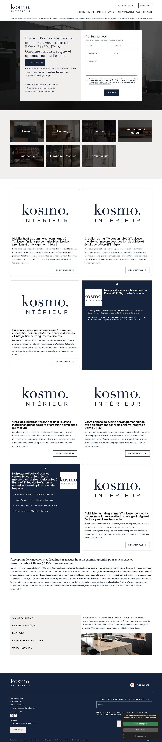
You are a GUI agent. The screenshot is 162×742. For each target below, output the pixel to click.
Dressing (101, 12)
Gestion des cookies (81, 740)
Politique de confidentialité (108, 717)
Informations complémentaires (29, 740)
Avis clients (143, 685)
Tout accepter (140, 724)
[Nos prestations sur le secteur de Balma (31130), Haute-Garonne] (93, 297)
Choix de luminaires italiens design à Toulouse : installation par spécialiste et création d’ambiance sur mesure (44, 424)
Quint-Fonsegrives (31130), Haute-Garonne (34, 500)
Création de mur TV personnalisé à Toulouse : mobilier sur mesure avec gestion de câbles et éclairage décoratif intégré (114, 241)
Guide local (13, 740)
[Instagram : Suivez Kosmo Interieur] (5, 388)
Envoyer (111, 93)
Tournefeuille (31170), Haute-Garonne (31, 511)
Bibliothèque (27, 156)
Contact (147, 12)
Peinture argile (126, 12)
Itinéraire (18, 730)
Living (111, 12)
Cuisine (91, 12)
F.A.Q (138, 12)
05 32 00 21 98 (127, 6)
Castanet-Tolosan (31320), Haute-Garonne (34, 494)
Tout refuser (140, 730)
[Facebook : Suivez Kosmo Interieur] (5, 394)
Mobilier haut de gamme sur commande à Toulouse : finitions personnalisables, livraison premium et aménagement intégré (41, 241)
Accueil (81, 12)
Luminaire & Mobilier (63, 156)
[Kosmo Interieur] (20, 8)
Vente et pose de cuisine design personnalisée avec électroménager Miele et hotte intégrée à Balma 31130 (115, 424)
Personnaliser (140, 736)
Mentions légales (47, 740)
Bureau (99, 131)
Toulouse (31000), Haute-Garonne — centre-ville (36, 505)
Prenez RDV (145, 5)
